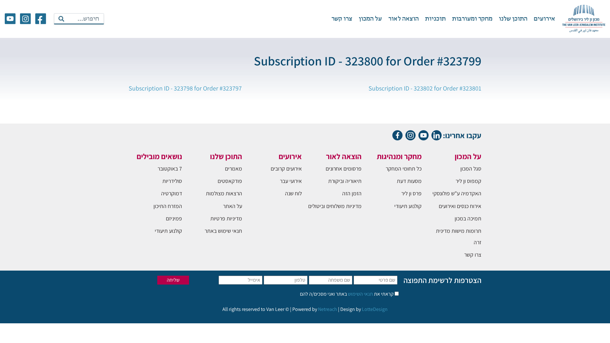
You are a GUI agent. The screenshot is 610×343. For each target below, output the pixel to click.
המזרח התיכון (167, 206)
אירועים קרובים (286, 168)
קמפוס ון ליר (468, 181)
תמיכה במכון (468, 218)
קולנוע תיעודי (408, 206)
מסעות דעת (409, 181)
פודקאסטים (230, 181)
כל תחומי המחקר (404, 168)
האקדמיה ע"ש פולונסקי (456, 193)
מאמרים (233, 168)
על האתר (232, 206)
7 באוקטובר (170, 168)
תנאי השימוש (360, 294)
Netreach (327, 309)
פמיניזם (174, 218)
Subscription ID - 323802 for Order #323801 (425, 88)
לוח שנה (293, 193)
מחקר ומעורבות (472, 19)
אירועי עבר (291, 181)
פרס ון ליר (411, 193)
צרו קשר (341, 19)
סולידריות (172, 181)
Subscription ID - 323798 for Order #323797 (185, 88)
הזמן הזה (352, 193)
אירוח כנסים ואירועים (460, 206)
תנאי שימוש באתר (223, 230)
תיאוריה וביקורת (345, 181)
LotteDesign (375, 309)
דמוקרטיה (171, 193)
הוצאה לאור (403, 19)
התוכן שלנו (513, 19)
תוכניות (435, 19)
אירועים (544, 19)
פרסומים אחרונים (344, 168)
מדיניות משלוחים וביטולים (335, 206)
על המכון (370, 19)
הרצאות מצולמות (224, 193)
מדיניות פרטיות (226, 218)
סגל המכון (470, 168)
